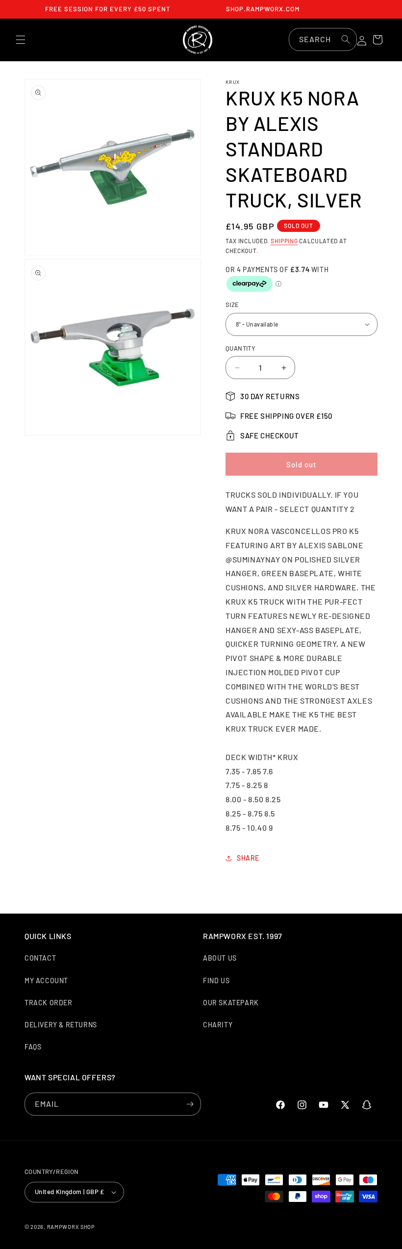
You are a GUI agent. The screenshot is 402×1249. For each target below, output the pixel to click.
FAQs (33, 1047)
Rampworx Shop (71, 1227)
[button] (20, 40)
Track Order (49, 1002)
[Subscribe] (190, 1104)
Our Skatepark (231, 1002)
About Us (220, 958)
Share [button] (248, 858)
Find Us (216, 980)
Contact (40, 958)
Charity (217, 1024)
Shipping (284, 240)
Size (232, 304)
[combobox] (322, 39)
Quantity (240, 348)
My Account (46, 980)
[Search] (345, 39)
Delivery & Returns (61, 1024)
